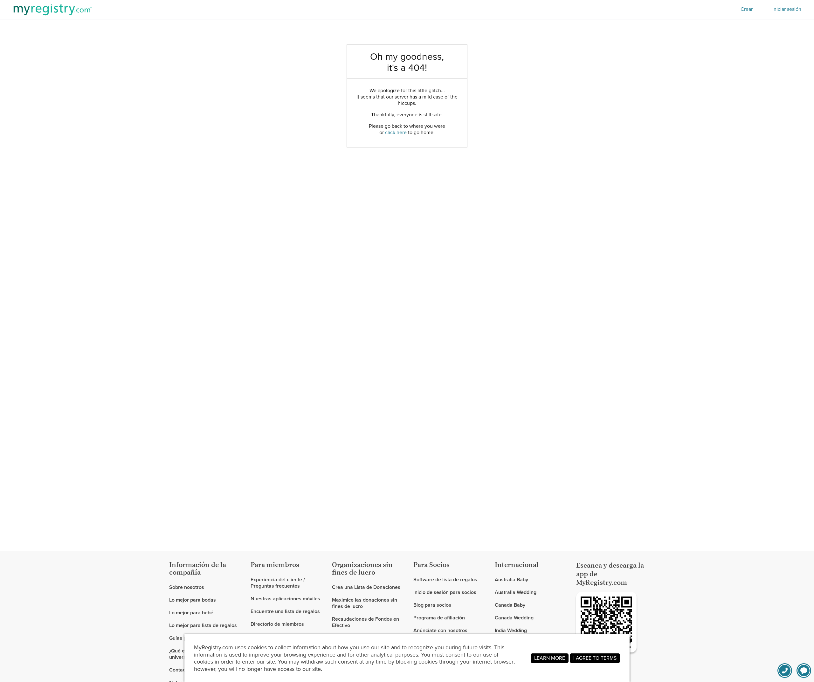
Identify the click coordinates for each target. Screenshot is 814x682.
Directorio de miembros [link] (277, 624)
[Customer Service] (784, 670)
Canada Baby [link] (510, 605)
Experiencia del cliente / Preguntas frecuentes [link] (278, 583)
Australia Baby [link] (511, 579)
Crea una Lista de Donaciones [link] (366, 587)
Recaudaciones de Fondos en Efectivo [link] (365, 622)
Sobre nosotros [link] (186, 587)
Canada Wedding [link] (514, 617)
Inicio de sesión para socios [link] (444, 592)
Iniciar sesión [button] (786, 9)
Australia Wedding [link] (515, 592)
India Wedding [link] (511, 630)
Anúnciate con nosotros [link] (440, 630)
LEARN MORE (549, 658)
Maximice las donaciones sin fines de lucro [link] (364, 603)
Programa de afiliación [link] (439, 617)
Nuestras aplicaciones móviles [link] (285, 598)
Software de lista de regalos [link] (445, 579)
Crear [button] (747, 9)
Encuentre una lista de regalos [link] (285, 611)
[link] (207, 600)
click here (396, 132)
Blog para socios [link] (432, 605)
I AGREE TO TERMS (595, 658)
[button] (803, 670)
